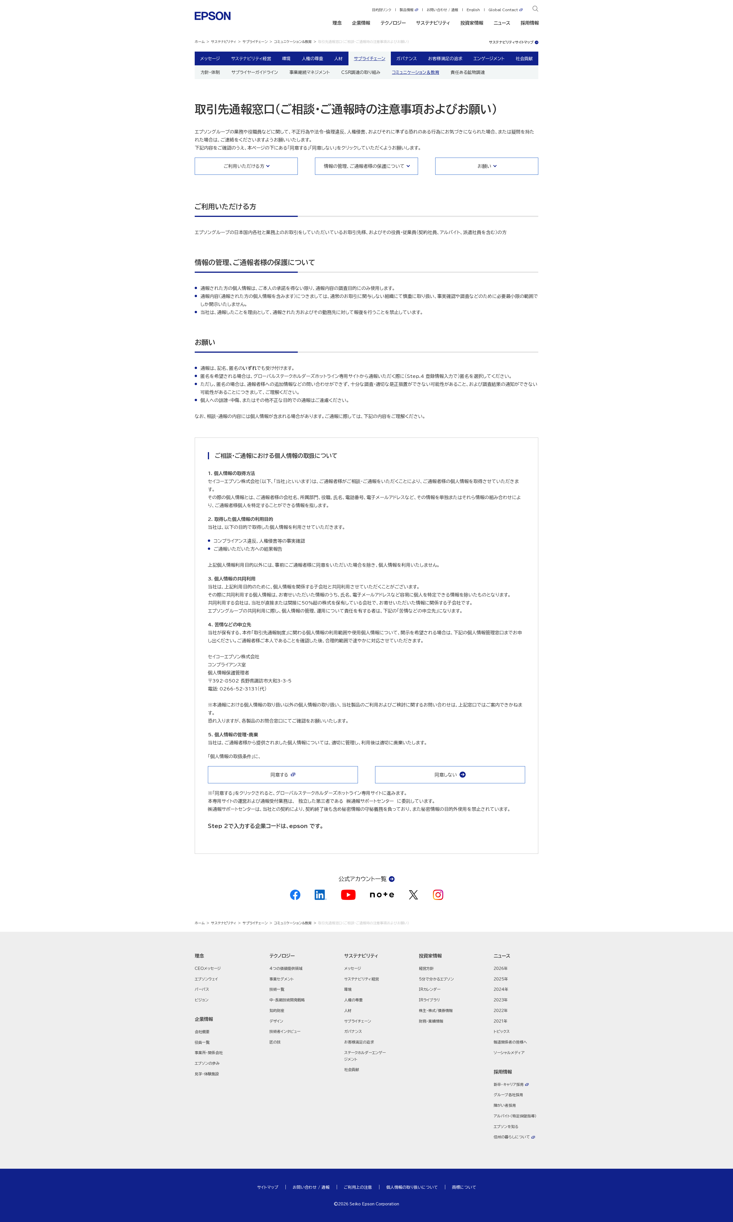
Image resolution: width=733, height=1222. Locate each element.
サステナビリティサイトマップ (511, 42)
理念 (337, 23)
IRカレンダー (429, 989)
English (473, 9)
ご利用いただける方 (244, 166)
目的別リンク (381, 9)
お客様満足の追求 (445, 58)
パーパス (202, 989)
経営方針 (426, 968)
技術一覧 (276, 989)
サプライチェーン (255, 41)
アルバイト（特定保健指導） (515, 1116)
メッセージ (210, 58)
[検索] (535, 10)
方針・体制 (210, 72)
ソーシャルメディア (509, 1053)
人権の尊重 (312, 58)
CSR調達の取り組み (361, 72)
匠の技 (275, 1042)
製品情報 (406, 9)
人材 (338, 58)
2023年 (501, 1000)
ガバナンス (406, 58)
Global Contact (503, 9)
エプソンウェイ (206, 979)
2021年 (500, 1021)
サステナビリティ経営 (251, 58)
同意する (279, 774)
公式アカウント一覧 (362, 879)
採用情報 (530, 23)
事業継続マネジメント (309, 72)
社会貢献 (524, 58)
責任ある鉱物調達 (468, 72)
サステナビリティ (433, 23)
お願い (484, 166)
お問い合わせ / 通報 (442, 9)
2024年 (501, 989)
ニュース (502, 23)
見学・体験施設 (207, 1074)
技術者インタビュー (284, 1031)
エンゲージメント (489, 58)
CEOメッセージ (208, 968)
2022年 (501, 1011)
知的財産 (276, 1011)
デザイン (276, 1021)
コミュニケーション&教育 (293, 41)
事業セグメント (281, 979)
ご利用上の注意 (358, 1187)
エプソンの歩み (207, 1063)
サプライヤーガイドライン (254, 72)
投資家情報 (471, 23)
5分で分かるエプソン (436, 979)
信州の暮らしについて (512, 1137)
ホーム (200, 41)
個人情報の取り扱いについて (412, 1187)
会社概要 (202, 1032)
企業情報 (361, 23)
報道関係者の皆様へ (510, 1042)
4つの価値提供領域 (285, 968)
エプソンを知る (506, 1127)
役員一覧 (202, 1042)
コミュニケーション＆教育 (415, 72)
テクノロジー (393, 23)
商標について (464, 1187)
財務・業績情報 (431, 1021)
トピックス (502, 1031)
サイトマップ (267, 1187)
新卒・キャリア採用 (509, 1084)
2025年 (501, 979)
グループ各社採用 (508, 1095)
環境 (286, 58)
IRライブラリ (429, 1000)
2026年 (501, 968)
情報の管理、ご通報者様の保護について (364, 166)
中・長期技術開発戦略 (287, 1000)
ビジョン (201, 1000)
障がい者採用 (505, 1105)
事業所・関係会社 (209, 1053)
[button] (217, 956)
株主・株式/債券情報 (436, 1011)
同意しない (446, 774)
